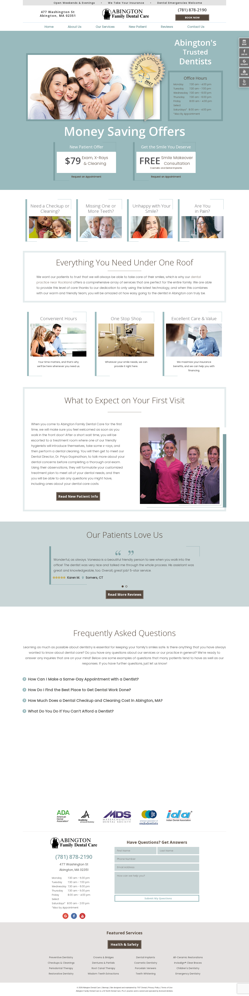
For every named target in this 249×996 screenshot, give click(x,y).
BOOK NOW (192, 17)
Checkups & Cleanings (61, 962)
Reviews (167, 27)
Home (49, 27)
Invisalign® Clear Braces (188, 962)
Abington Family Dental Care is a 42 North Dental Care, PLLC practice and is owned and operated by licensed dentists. (124, 991)
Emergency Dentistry (187, 973)
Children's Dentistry (188, 968)
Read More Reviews (124, 594)
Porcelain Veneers (145, 968)
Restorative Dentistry (61, 973)
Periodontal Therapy (61, 968)
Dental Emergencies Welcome (179, 3)
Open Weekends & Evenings (74, 3)
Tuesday (178, 88)
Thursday (179, 97)
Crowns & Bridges (103, 957)
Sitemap (105, 988)
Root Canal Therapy (103, 968)
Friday (177, 101)
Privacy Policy (154, 988)
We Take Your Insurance (126, 3)
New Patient (138, 27)
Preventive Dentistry (61, 957)
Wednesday (180, 93)
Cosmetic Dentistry (145, 962)
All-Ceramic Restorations (188, 957)
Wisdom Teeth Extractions (103, 973)
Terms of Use (166, 988)
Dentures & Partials (103, 962)
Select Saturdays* (180, 107)
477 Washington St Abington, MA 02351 (58, 13)
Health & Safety (124, 944)
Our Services (105, 27)
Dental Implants (145, 957)
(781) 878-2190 (192, 10)
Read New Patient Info (78, 496)
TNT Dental (142, 988)
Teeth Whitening (145, 973)
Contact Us (195, 27)
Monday (178, 84)
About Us (74, 27)
